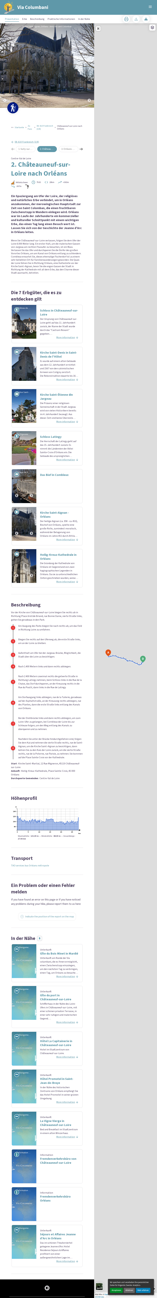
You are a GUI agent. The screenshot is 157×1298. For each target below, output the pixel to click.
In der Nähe (84, 19)
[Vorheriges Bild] (5, 65)
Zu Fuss (30, 127)
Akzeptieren (116, 1290)
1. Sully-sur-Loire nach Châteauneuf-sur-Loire (26, 149)
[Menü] (150, 7)
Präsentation (12, 19)
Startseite (19, 127)
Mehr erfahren (143, 1290)
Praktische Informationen (61, 19)
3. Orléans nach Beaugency (69, 149)
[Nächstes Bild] (89, 65)
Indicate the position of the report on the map (49, 916)
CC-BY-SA (99, 1297)
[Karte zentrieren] (98, 28)
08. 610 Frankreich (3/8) (45, 127)
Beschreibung (37, 19)
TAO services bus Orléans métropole (30, 865)
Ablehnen (129, 1290)
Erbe (24, 19)
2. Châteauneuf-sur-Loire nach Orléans (48, 149)
